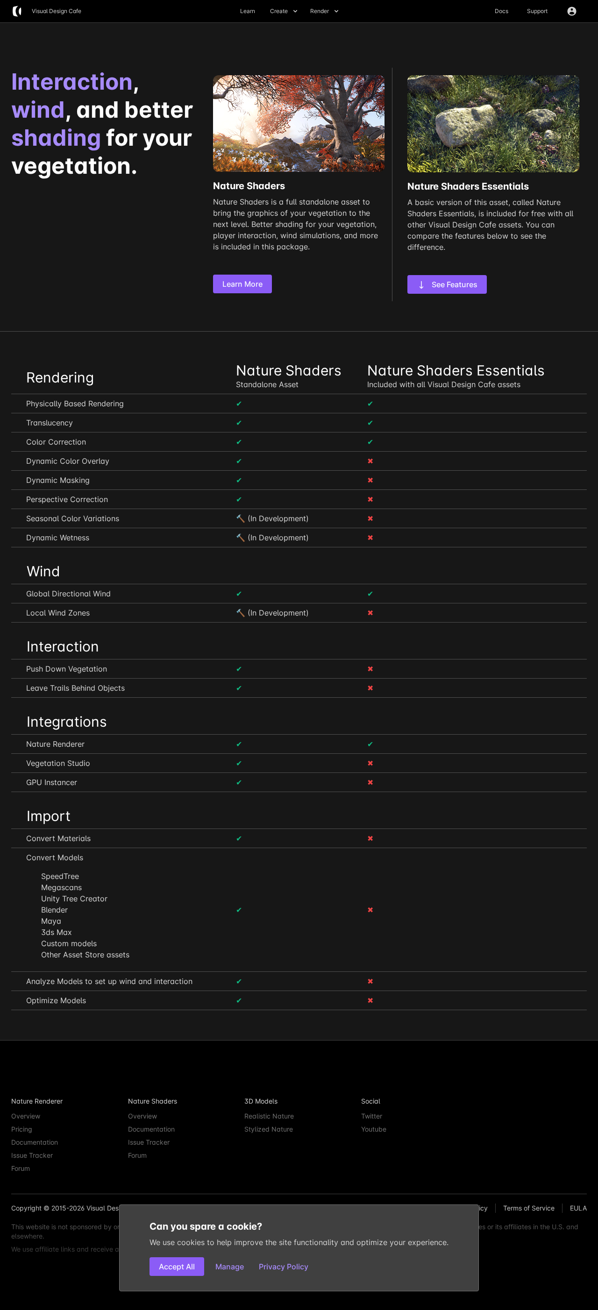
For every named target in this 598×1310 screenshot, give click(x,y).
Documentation (34, 1142)
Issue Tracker (32, 1155)
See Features (453, 284)
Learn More (242, 284)
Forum (20, 1168)
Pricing (21, 1129)
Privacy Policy (283, 1266)
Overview (25, 1116)
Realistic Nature (269, 1116)
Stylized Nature (268, 1129)
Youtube (373, 1129)
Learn (247, 10)
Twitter (371, 1116)
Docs (501, 10)
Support (537, 10)
